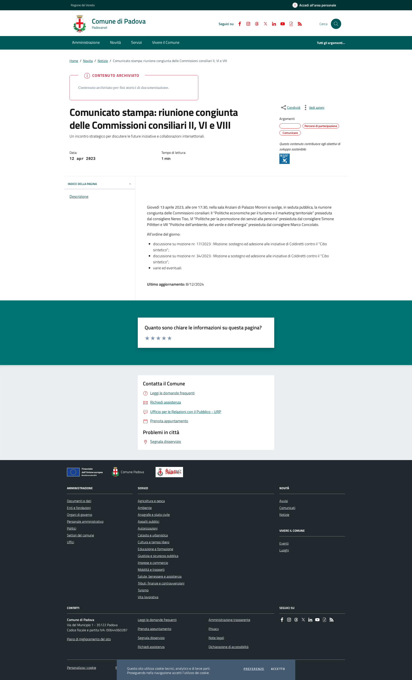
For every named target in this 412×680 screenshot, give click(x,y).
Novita (88, 60)
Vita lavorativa (148, 597)
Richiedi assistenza (151, 646)
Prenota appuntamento (154, 628)
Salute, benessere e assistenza (160, 576)
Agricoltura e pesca (151, 500)
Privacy (214, 628)
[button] (336, 24)
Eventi (284, 543)
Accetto (278, 668)
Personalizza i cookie (81, 667)
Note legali (216, 637)
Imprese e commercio (153, 562)
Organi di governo (79, 514)
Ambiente (145, 507)
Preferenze (254, 668)
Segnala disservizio (151, 637)
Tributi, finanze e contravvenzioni (161, 583)
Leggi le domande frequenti (157, 619)
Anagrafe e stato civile (154, 514)
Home (74, 60)
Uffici (70, 542)
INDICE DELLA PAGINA (82, 184)
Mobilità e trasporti (151, 569)
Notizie (103, 60)
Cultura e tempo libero (153, 542)
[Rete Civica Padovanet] (170, 472)
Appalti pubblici (148, 521)
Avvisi (283, 500)
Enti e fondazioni (79, 507)
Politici (71, 528)
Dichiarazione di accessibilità (228, 646)
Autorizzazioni (148, 528)
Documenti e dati (79, 500)
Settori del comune (80, 535)
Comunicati (287, 507)
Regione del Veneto (83, 5)
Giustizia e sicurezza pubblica (158, 555)
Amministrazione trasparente (229, 619)
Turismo (143, 590)
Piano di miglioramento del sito (89, 639)
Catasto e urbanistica (153, 535)
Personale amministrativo (85, 521)
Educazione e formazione (155, 548)
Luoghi (284, 550)
